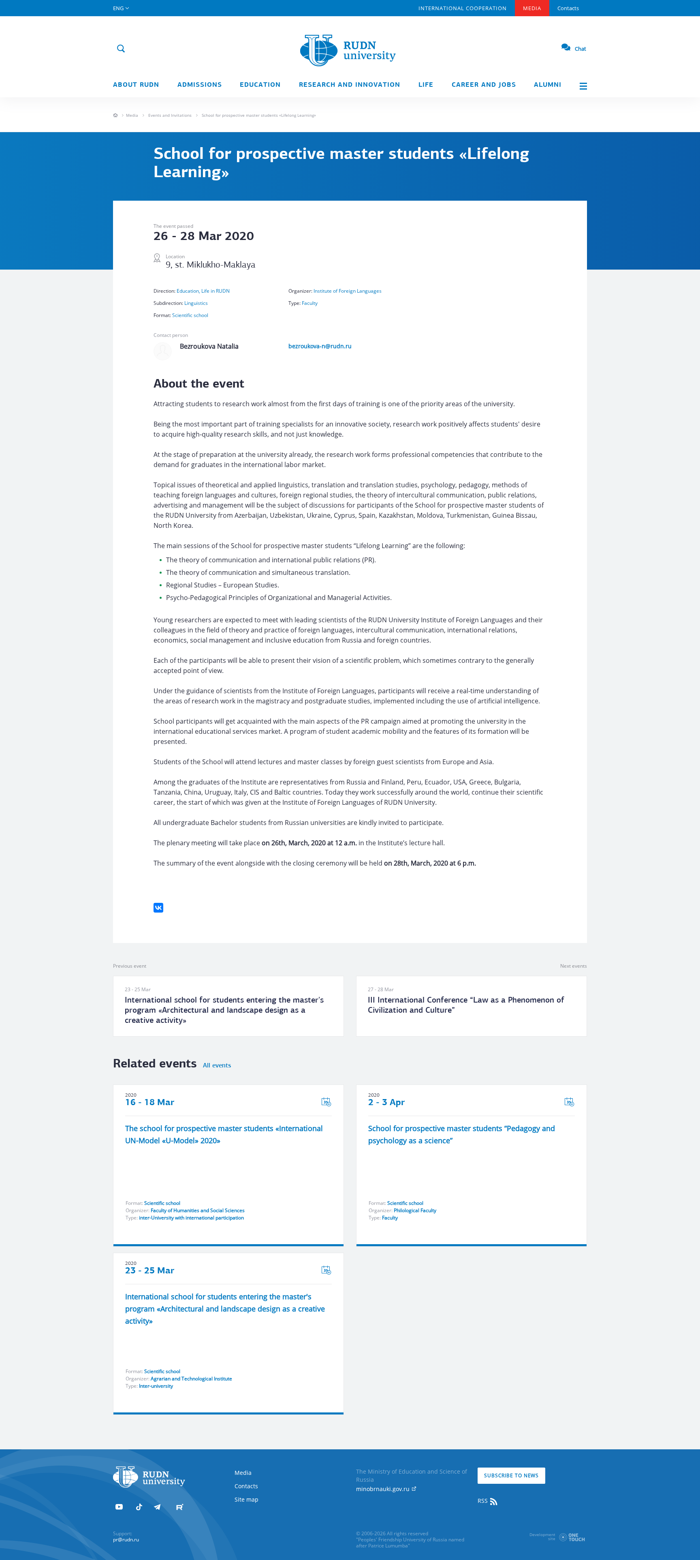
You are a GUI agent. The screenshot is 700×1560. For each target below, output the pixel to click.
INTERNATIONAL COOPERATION (462, 8)
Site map (246, 1499)
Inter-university (156, 1385)
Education (260, 85)
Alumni (547, 85)
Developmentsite (542, 1536)
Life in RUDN (215, 290)
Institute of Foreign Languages (348, 290)
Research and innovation (349, 85)
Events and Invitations (170, 115)
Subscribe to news (511, 1475)
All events (217, 1066)
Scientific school (190, 315)
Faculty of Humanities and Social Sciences (198, 1210)
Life (425, 85)
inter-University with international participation (191, 1217)
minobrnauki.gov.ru (383, 1489)
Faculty (310, 303)
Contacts (568, 8)
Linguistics (196, 303)
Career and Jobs (484, 85)
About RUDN (136, 85)
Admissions (199, 85)
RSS (483, 1500)
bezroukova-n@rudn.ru (320, 346)
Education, (189, 290)
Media (532, 8)
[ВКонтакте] (158, 908)
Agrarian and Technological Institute (191, 1378)
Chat (580, 48)
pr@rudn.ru (126, 1539)
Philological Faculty (415, 1210)
